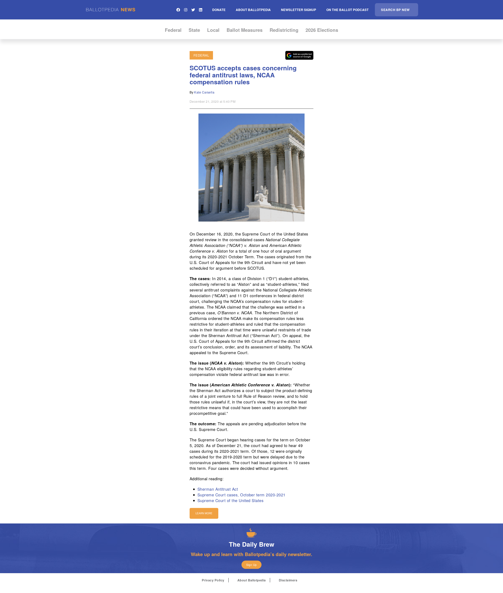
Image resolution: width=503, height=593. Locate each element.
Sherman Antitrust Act (217, 489)
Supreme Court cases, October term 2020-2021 (241, 495)
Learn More (204, 513)
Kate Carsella (204, 92)
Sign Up (251, 565)
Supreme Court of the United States (230, 500)
